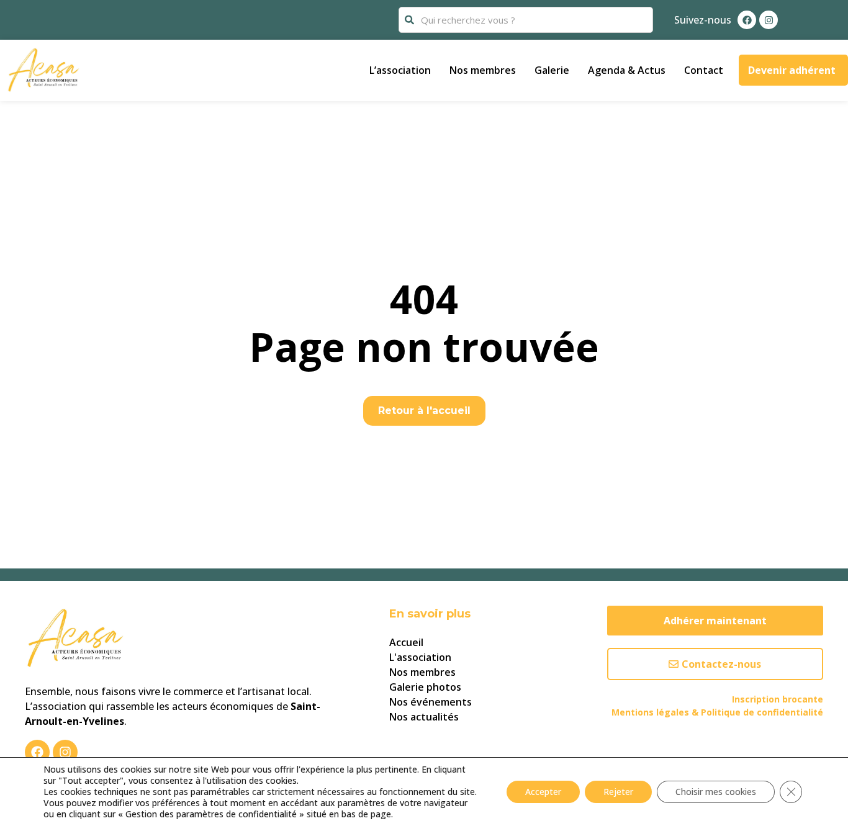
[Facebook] (746, 20)
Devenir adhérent (792, 70)
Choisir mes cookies (715, 791)
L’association (400, 70)
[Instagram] (768, 20)
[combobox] (526, 20)
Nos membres (482, 70)
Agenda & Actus (626, 70)
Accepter (543, 791)
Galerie (552, 70)
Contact (703, 70)
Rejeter (618, 791)
